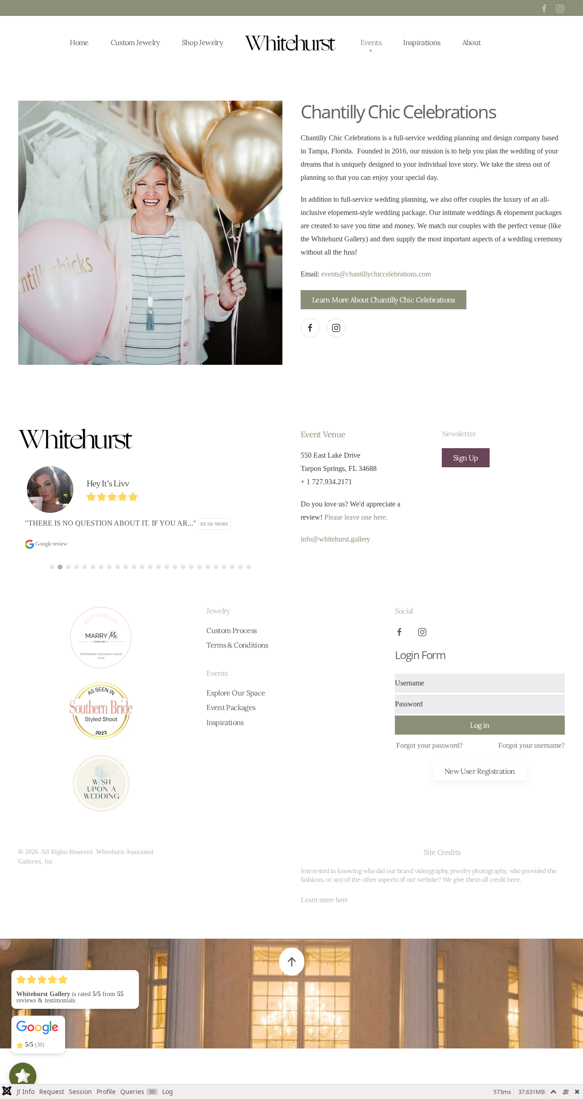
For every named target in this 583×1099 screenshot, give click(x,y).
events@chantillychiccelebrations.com (376, 274)
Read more (118, 523)
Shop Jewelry (202, 42)
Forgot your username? (531, 745)
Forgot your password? (429, 745)
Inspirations (421, 42)
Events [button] (370, 42)
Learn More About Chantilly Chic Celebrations (383, 299)
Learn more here (324, 900)
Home (79, 42)
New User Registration (480, 771)
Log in (479, 725)
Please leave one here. (356, 517)
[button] (291, 962)
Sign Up (465, 457)
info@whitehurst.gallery (335, 539)
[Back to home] (291, 42)
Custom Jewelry (135, 42)
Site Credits (442, 852)
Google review (218, 544)
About (471, 42)
